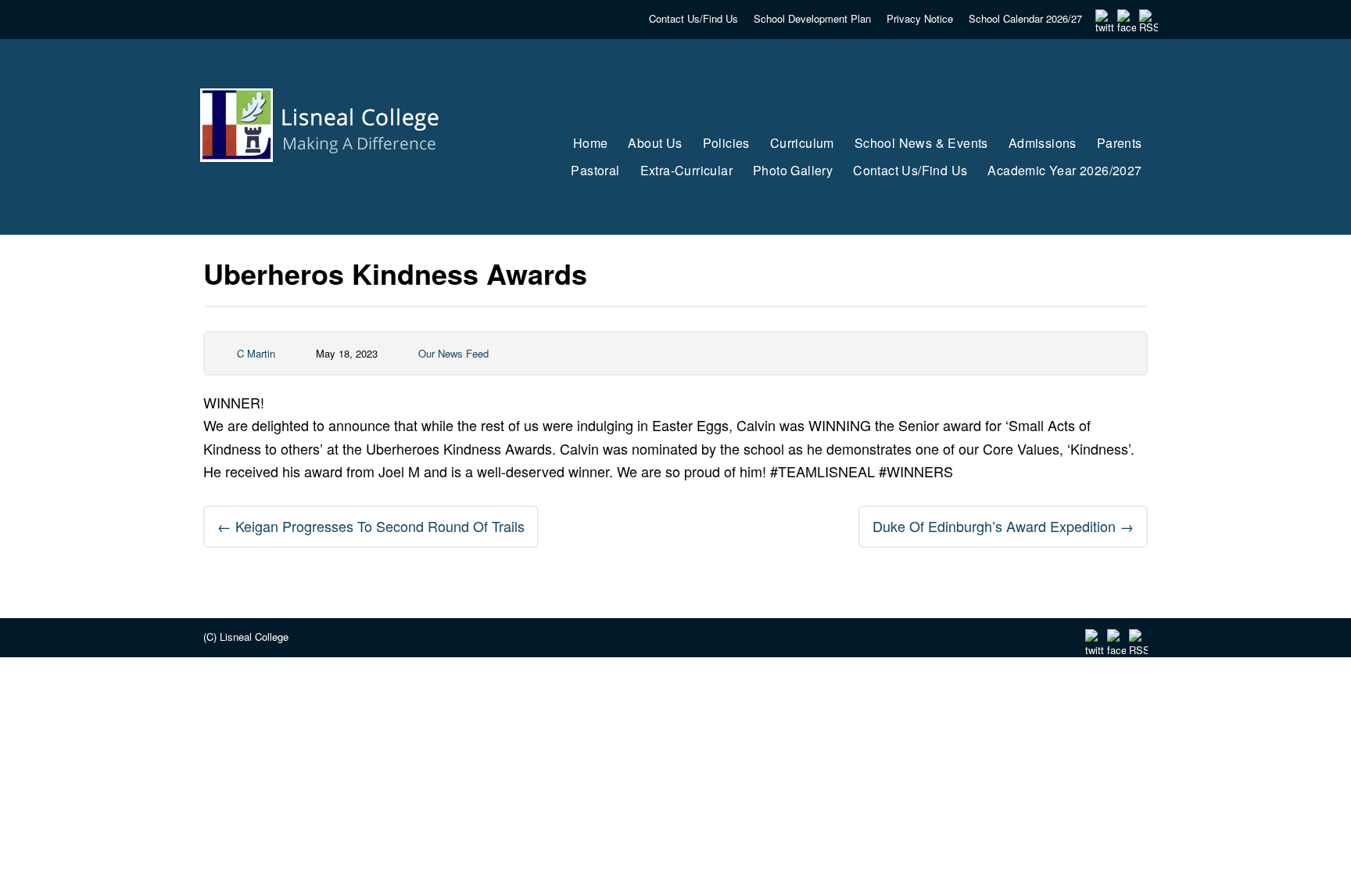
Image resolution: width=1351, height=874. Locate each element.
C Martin (256, 353)
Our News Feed (453, 353)
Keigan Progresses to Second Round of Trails (371, 526)
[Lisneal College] (334, 192)
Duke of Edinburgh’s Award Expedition (1003, 526)
